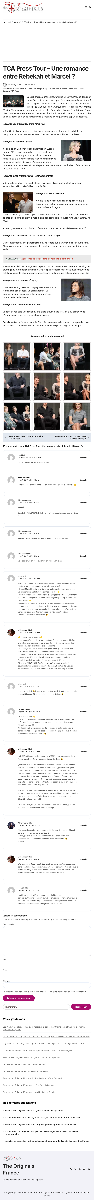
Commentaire (9, 924)
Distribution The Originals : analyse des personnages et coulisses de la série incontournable (46, 1036)
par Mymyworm (14, 85)
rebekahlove (23, 478)
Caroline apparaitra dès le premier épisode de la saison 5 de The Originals (38, 1050)
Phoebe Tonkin (67, 89)
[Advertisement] (47, 42)
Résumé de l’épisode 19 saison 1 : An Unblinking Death (29, 1092)
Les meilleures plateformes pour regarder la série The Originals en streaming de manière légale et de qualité (45, 1028)
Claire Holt (30, 89)
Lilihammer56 (24, 630)
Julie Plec (55, 89)
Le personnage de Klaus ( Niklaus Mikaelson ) (24, 1064)
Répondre (83, 457)
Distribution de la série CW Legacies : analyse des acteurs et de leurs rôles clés (42, 1117)
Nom (5, 959)
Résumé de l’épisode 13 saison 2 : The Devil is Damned (29, 1085)
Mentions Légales (63, 1192)
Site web (6, 981)
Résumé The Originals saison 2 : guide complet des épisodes (32, 1057)
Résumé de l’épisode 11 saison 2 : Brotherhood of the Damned (32, 1078)
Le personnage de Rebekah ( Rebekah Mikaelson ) (26, 1071)
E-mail (6, 970)
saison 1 (78, 89)
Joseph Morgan (43, 89)
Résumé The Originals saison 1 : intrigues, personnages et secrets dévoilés (40, 1124)
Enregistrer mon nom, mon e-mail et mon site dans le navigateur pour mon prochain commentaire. (46, 992)
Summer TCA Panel (11, 91)
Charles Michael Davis (15, 89)
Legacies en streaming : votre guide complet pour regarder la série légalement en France (45, 1043)
